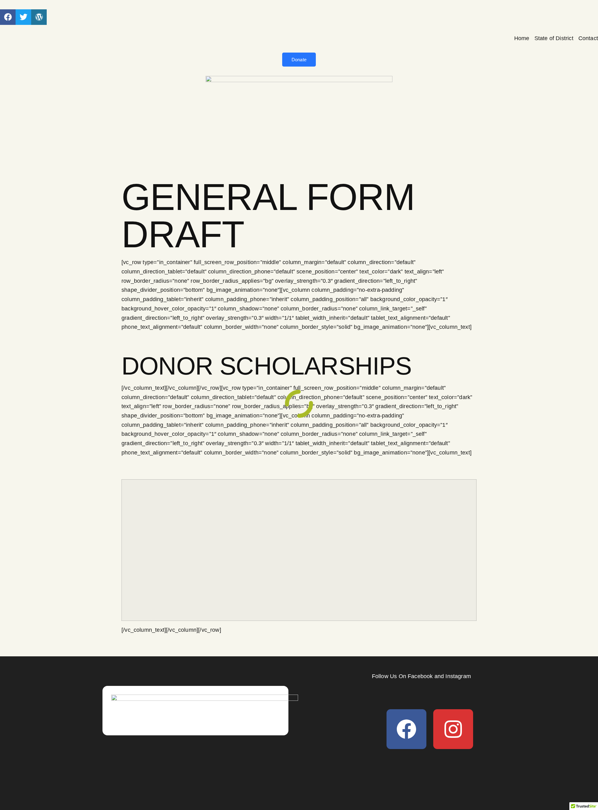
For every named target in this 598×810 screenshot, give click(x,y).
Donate (299, 59)
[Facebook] (406, 729)
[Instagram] (453, 729)
